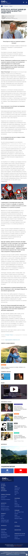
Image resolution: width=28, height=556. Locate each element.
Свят (15, 494)
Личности (3, 525)
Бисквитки (3, 497)
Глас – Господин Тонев (19, 511)
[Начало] (2, 6)
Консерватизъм (4, 534)
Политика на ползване (5, 499)
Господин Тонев (9, 334)
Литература (17, 504)
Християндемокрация (5, 535)
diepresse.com (16, 339)
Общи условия (4, 496)
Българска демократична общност (20, 536)
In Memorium (17, 538)
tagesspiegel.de (8, 339)
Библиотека (18, 530)
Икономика (17, 489)
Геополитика (17, 516)
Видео (2, 487)
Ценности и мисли (5, 508)
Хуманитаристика (18, 506)
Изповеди (17, 526)
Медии (11, 6)
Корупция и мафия (18, 518)
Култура (2, 518)
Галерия (3, 489)
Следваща (1, 455)
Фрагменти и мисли (5, 506)
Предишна (26, 455)
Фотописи (4, 490)
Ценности (3, 504)
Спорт (16, 501)
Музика (16, 503)
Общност (3, 515)
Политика (3, 531)
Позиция (6, 6)
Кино (16, 499)
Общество (17, 492)
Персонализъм (4, 537)
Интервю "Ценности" (5, 509)
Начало (3, 484)
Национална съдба (5, 520)
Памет (2, 516)
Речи (16, 522)
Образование (17, 488)
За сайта (3, 485)
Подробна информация (14, 554)
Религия (16, 491)
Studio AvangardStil (18, 545)
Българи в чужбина (5, 521)
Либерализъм (4, 532)
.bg (6, 2)
